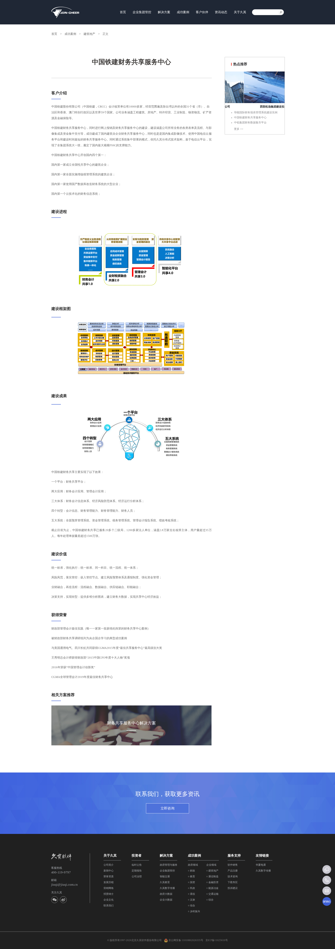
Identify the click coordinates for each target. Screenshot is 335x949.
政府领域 (193, 864)
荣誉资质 (109, 876)
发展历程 (109, 882)
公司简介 (109, 864)
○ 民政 (191, 888)
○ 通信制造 (212, 876)
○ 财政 (191, 870)
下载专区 (233, 882)
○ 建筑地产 (212, 870)
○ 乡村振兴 (194, 911)
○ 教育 (191, 876)
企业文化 (109, 899)
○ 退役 (191, 893)
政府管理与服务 (168, 864)
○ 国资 (191, 882)
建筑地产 (89, 33)
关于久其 (240, 12)
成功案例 (70, 33)
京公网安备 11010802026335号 (185, 940)
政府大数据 (166, 893)
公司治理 (137, 876)
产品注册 (233, 870)
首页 (123, 12)
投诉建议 (233, 888)
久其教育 (165, 882)
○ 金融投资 (212, 882)
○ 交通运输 (212, 893)
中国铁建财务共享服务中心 (250, 117)
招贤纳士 (109, 893)
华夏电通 (261, 864)
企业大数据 (166, 899)
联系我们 (109, 905)
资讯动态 (221, 12)
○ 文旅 (191, 899)
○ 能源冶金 (212, 888)
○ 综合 (191, 905)
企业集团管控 (142, 12)
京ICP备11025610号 (216, 940)
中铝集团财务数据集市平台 (250, 122)
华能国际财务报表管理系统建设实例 (255, 112)
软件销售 (233, 864)
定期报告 (137, 870)
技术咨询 (233, 876)
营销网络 (109, 888)
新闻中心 (109, 870)
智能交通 (165, 876)
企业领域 (211, 864)
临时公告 (137, 864)
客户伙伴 (202, 12)
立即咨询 (167, 808)
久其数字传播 (167, 888)
